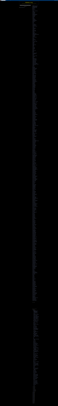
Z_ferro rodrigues (33, 174)
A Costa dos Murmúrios (35, 380)
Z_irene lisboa (33, 190)
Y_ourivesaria (33, 47)
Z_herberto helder (33, 186)
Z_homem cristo (33, 188)
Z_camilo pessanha (34, 136)
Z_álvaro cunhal (33, 87)
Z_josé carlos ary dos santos (34, 206)
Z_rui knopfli (33, 276)
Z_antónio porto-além (34, 112)
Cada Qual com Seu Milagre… (36, 363)
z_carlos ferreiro (33, 139)
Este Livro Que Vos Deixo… (35, 353)
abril (33, 388)
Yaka (33, 337)
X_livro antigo (33, 15)
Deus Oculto (34, 362)
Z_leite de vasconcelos (34, 224)
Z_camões (33, 137)
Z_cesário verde (33, 143)
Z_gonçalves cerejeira (34, 184)
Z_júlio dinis (33, 219)
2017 (33, 398)
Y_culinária (33, 29)
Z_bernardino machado (34, 130)
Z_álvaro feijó (33, 88)
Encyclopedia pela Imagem (35, 335)
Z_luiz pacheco (33, 229)
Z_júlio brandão (33, 217)
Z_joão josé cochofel (34, 197)
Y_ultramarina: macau (34, 62)
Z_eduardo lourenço (34, 156)
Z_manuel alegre (33, 231)
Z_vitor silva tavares (34, 298)
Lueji (33, 338)
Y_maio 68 (33, 43)
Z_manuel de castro (34, 233)
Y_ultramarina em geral (34, 58)
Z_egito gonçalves (34, 159)
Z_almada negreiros (34, 85)
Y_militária (33, 45)
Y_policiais (33, 51)
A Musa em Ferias (34, 372)
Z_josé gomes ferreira (34, 208)
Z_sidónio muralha (34, 284)
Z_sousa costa (33, 287)
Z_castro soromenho (34, 141)
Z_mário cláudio (33, 246)
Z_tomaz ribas (33, 291)
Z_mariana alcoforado (34, 244)
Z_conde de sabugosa (34, 145)
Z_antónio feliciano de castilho (35, 101)
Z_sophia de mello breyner (34, 286)
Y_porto (33, 52)
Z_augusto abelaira (34, 123)
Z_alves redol (33, 90)
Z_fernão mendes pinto (34, 173)
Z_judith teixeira (33, 215)
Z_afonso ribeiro (33, 72)
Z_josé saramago (33, 212)
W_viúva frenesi (33, 9)
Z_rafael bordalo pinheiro (34, 266)
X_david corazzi (33, 13)
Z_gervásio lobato (33, 182)
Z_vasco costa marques (34, 293)
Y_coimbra (33, 27)
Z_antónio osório (33, 110)
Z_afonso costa (33, 70)
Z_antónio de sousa (34, 99)
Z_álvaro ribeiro (33, 89)
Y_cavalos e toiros (34, 25)
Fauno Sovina (34, 358)
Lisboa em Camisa (35, 327)
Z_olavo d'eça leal (33, 259)
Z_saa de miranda (33, 278)
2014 (33, 400)
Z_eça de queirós (33, 154)
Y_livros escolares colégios (34, 41)
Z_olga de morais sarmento (34, 260)
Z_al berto (33, 74)
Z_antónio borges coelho (34, 96)
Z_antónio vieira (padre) (34, 116)
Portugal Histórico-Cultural (35, 343)
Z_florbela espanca (34, 177)
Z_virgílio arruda (33, 296)
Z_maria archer (33, 239)
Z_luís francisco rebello (34, 228)
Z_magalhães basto (34, 230)
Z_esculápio (33, 161)
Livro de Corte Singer (35, 381)
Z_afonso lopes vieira (34, 71)
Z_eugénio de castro (34, 163)
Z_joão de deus (33, 195)
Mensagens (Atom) (23, 7)
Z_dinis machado (33, 152)
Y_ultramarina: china (34, 60)
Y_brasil (33, 22)
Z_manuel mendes (34, 235)
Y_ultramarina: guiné (34, 61)
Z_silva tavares (33, 285)
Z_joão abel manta (34, 192)
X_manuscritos (33, 16)
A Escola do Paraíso (35, 326)
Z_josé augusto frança (34, 204)
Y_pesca (33, 49)
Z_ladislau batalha (33, 221)
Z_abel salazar (33, 67)
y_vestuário (33, 65)
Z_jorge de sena (33, 201)
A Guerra (34, 366)
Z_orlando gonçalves (34, 262)
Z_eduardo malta (33, 157)
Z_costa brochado (33, 146)
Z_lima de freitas (33, 226)
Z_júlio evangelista (34, 220)
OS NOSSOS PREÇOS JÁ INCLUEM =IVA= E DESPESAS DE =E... (35, 311)
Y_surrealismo (33, 56)
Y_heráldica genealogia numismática (35, 34)
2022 (33, 394)
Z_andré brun (33, 92)
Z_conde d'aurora (33, 144)
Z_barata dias (33, 128)
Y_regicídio (33, 54)
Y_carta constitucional (34, 24)
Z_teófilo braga (33, 289)
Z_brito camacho (33, 134)
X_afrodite (33, 11)
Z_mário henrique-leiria (34, 249)
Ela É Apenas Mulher (35, 359)
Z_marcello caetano (34, 238)
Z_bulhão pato (33, 135)
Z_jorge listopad (33, 202)
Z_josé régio (33, 211)
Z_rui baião (33, 275)
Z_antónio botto (33, 97)
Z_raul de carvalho (34, 268)
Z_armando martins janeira (34, 119)
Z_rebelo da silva (33, 271)
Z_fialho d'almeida (33, 175)
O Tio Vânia (34, 340)
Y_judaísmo (33, 38)
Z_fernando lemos (33, 170)
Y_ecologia (33, 31)
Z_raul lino (33, 269)
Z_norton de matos (34, 257)
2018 (33, 397)
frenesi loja (29, 2)
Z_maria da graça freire (34, 240)
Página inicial (25, 6)
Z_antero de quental (34, 94)
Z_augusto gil (33, 126)
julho (33, 386)
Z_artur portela (33, 121)
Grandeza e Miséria (35, 376)
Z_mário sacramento (34, 251)
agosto (34, 310)
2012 (33, 402)
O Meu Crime (34, 323)
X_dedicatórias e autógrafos (34, 14)
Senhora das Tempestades (35, 355)
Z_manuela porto (33, 237)
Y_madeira (33, 42)
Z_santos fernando (34, 282)
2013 (33, 401)
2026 (33, 309)
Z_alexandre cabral (34, 79)
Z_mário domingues (34, 248)
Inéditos (34, 352)
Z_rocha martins (33, 273)
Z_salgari (33, 280)
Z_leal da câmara (33, 222)
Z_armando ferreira (34, 118)
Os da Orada (34, 370)
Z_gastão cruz (33, 181)
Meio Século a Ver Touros (35, 350)
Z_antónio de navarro (34, 98)
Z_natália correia (33, 255)
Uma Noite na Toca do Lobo (35, 383)
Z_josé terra (33, 213)
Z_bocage (33, 132)
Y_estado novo (33, 32)
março (34, 389)
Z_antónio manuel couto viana (35, 108)
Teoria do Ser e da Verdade (35, 377)
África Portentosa (34, 356)
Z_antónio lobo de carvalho (34, 107)
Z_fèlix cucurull (33, 165)
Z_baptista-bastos (33, 127)
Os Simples (34, 373)
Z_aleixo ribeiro (33, 78)
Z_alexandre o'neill (34, 80)
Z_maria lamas (33, 242)
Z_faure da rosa (33, 164)
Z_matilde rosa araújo (34, 253)
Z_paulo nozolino (33, 264)
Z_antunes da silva (34, 117)
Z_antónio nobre (33, 109)
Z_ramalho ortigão (33, 267)
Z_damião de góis (33, 150)
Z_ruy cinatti (33, 277)
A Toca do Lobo (34, 384)
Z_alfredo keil (33, 83)
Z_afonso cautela (33, 69)
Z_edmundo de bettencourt (34, 155)
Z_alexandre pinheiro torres (34, 81)
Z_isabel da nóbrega (34, 191)
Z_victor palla (33, 295)
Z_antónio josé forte (34, 105)
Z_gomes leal (33, 183)
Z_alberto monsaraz (34, 76)
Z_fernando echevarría (34, 168)
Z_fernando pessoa (34, 172)
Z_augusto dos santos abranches (35, 125)
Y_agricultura (33, 18)
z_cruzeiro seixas (33, 148)
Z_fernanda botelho (34, 166)
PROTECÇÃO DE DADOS (34, 7)
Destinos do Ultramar (35, 344)
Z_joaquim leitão (33, 199)
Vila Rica (34, 367)
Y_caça (33, 23)
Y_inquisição (33, 36)
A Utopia (34, 385)
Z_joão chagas (33, 193)
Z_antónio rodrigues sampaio (34, 114)
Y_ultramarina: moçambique (34, 63)
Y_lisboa (33, 40)
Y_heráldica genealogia (34, 33)
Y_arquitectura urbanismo (34, 20)
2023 (33, 393)
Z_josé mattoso (33, 210)
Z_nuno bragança (33, 258)
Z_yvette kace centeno (34, 300)
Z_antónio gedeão (33, 103)
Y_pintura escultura (34, 50)
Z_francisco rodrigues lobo (34, 179)
